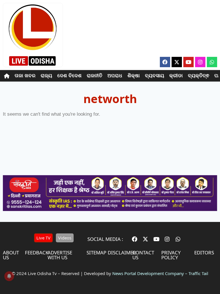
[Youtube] (188, 62)
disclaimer (122, 252)
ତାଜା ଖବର (25, 75)
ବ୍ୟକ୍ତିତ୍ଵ (198, 75)
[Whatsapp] (212, 62)
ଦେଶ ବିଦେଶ (69, 75)
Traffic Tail (198, 273)
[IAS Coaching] (110, 209)
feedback (37, 252)
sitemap (96, 252)
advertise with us (60, 255)
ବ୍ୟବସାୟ (154, 75)
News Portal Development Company (148, 273)
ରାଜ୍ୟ (46, 75)
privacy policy (171, 255)
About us (11, 255)
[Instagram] (200, 62)
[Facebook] (165, 62)
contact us (143, 255)
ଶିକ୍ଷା (133, 75)
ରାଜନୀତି (94, 75)
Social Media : (105, 239)
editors (204, 252)
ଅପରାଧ (114, 75)
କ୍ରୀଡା (176, 75)
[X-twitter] (177, 62)
